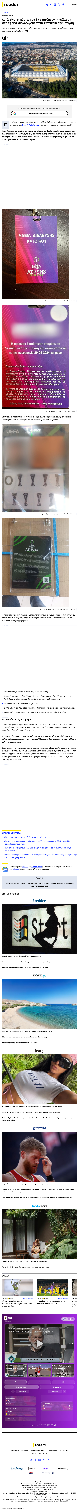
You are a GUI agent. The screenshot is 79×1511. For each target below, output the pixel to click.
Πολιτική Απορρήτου (37, 1450)
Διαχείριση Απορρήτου (39, 1453)
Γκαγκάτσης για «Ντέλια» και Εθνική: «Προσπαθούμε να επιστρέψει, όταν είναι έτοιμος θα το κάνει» (37, 1197)
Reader (25, 867)
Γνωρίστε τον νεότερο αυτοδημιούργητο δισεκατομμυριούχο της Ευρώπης (28, 962)
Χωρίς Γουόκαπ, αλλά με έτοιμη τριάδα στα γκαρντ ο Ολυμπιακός (25, 1184)
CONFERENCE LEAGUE (40, 886)
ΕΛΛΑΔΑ (5, 12)
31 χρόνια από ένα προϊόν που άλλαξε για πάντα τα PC (21, 956)
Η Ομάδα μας (64, 1450)
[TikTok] (63, 5)
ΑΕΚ (23, 883)
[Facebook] (51, 5)
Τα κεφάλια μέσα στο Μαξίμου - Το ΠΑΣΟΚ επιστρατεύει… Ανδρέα (25, 967)
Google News (36, 867)
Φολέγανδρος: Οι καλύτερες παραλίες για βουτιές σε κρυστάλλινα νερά (27, 1031)
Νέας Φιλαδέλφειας (30, 125)
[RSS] (47, 5)
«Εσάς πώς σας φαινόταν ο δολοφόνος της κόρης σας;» (27, 837)
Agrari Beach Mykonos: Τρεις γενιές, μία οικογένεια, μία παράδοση (25, 1267)
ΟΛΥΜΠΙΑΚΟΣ (32, 883)
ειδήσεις (16, 869)
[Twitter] (59, 5)
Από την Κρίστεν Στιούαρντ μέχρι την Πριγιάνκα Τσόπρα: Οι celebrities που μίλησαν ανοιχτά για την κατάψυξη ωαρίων (37, 1119)
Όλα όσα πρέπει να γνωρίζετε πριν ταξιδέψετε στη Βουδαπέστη (24, 1037)
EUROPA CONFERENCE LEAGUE (63, 883)
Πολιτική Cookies (52, 1450)
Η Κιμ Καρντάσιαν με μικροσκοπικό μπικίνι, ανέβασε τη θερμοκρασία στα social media (32, 1106)
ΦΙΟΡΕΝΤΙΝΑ (44, 883)
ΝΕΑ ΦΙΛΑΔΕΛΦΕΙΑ (12, 883)
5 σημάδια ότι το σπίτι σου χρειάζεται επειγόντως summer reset (24, 1261)
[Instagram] (55, 5)
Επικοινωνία (15, 1450)
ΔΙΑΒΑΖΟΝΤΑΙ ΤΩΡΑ (11, 833)
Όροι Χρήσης (25, 1450)
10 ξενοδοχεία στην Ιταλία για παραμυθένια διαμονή (20, 1042)
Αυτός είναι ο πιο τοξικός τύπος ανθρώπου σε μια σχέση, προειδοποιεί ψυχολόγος (31, 1112)
